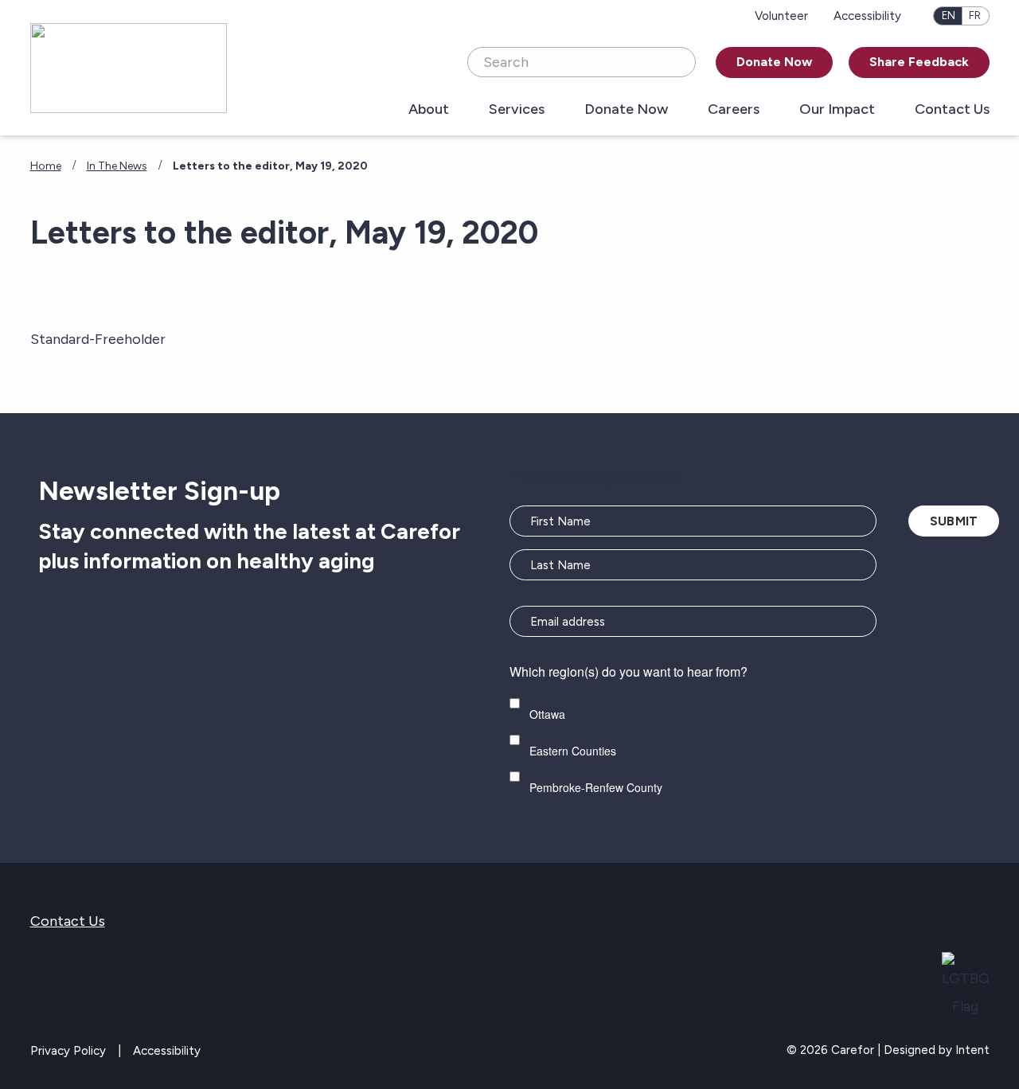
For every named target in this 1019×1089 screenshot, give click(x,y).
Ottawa (547, 714)
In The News (117, 166)
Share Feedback (919, 61)
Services (517, 110)
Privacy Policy (68, 1051)
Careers (733, 110)
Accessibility (867, 16)
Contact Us (952, 110)
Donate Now (774, 61)
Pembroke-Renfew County (595, 787)
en (948, 15)
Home (45, 166)
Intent (972, 1050)
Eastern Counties (572, 751)
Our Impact (837, 110)
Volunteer (781, 16)
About (428, 110)
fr (975, 15)
